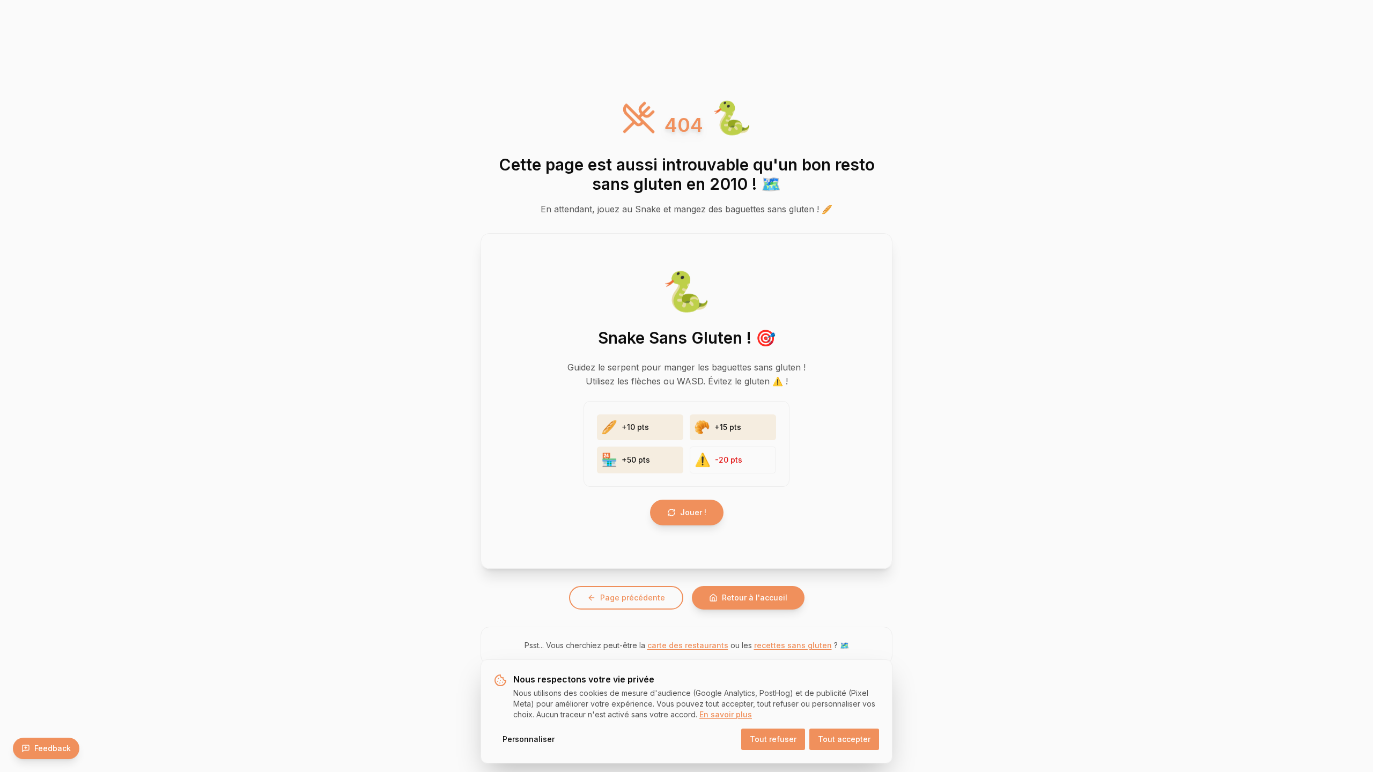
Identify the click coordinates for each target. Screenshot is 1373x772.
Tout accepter (844, 739)
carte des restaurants (687, 645)
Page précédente (632, 597)
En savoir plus (725, 714)
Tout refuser (773, 739)
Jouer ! (693, 512)
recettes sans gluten (793, 645)
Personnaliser (529, 739)
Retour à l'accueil (754, 597)
